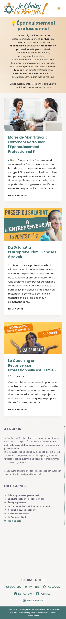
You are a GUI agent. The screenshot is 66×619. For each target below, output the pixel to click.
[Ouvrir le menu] (59, 8)
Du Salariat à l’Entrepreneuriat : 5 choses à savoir (32, 252)
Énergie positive (17, 502)
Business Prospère (18, 513)
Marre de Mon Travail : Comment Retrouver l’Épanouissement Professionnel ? (27, 144)
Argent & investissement (22, 509)
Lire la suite (17, 195)
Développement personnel (23, 495)
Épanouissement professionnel (26, 498)
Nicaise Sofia (42, 609)
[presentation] (33, 114)
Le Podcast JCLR (17, 517)
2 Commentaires (17, 376)
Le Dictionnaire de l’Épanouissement (29, 506)
